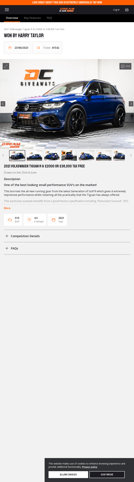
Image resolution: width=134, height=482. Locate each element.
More (7, 208)
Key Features (32, 18)
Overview (12, 18)
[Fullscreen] (6, 66)
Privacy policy (89, 466)
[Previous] (3, 103)
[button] (67, 104)
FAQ (49, 18)
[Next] (131, 103)
